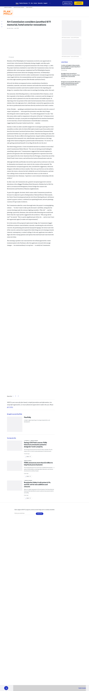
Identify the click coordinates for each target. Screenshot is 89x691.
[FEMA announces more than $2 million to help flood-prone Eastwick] (14, 467)
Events (35, 3)
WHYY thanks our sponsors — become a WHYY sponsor (70, 37)
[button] (6, 688)
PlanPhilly (27, 417)
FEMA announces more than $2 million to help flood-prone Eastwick (38, 464)
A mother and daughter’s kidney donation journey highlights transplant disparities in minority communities (70, 67)
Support (45, 3)
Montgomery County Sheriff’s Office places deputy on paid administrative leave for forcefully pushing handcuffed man (70, 83)
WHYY (8, 3)
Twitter (15, 396)
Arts (32, 3)
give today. (10, 407)
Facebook (13, 396)
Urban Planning (8, 7)
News (17, 3)
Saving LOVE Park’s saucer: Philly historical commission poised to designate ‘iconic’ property (35, 444)
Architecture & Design (19, 7)
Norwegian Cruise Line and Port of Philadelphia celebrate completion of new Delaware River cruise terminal (70, 75)
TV (29, 3)
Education (40, 3)
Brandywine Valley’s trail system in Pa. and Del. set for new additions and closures (37, 484)
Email (18, 396)
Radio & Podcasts (23, 3)
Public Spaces (29, 7)
